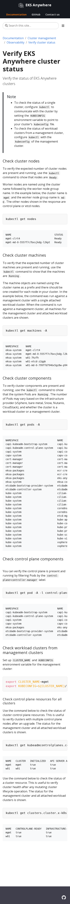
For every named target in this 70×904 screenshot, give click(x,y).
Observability (15, 42)
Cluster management (42, 38)
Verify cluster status (41, 42)
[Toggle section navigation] (63, 25)
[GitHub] (64, 897)
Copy (62, 217)
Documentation (13, 38)
